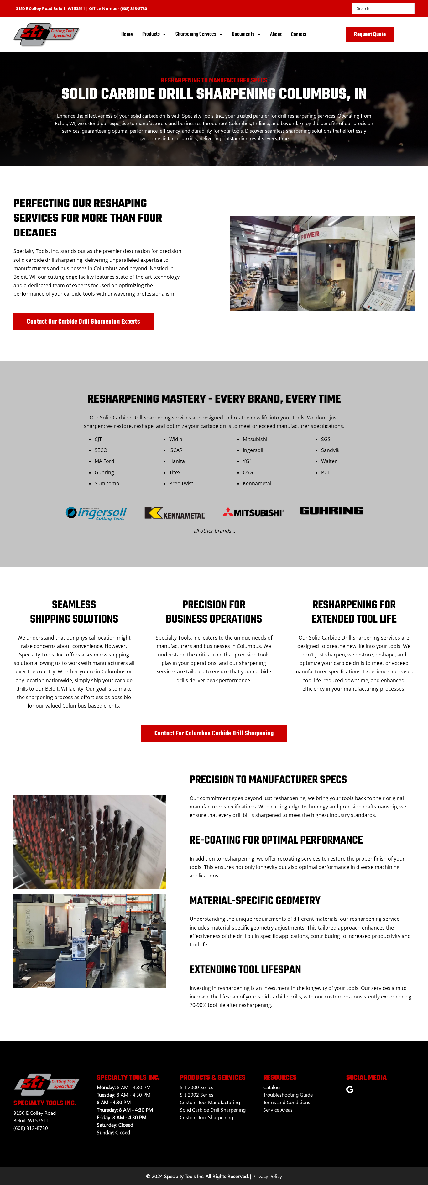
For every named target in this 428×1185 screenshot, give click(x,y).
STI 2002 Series (196, 1094)
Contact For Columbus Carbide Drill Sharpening (214, 733)
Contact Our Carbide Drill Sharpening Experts (83, 322)
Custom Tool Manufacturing (210, 1102)
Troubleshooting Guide (288, 1094)
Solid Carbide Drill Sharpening (213, 1109)
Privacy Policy (267, 1176)
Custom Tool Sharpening (206, 1117)
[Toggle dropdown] (164, 35)
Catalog (271, 1087)
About (276, 34)
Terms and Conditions (286, 1102)
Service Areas (278, 1109)
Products (151, 34)
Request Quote (370, 34)
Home (127, 34)
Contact (298, 34)
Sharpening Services (195, 34)
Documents (243, 34)
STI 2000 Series (196, 1087)
